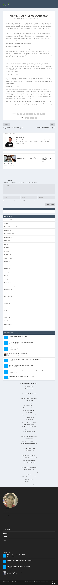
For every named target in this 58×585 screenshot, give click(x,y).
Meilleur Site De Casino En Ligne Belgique (29, 472)
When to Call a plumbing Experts (21, 157)
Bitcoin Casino (29, 396)
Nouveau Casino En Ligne (29, 484)
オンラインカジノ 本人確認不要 (29, 422)
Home (34, 18)
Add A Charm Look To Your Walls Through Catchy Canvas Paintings (25, 359)
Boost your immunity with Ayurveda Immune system (21, 365)
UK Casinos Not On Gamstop (29, 393)
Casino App (29, 412)
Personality (7, 289)
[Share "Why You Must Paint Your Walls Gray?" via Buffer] (35, 113)
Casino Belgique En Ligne (29, 407)
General (6, 261)
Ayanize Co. (51, 581)
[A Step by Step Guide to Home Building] (6, 337)
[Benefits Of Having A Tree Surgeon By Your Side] (6, 349)
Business (6, 230)
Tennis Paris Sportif (29, 417)
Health (6, 265)
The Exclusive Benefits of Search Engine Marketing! (21, 342)
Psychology (7, 296)
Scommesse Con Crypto (29, 448)
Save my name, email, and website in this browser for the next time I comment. (23, 201)
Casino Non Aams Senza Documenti (29, 467)
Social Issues (7, 307)
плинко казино (29, 434)
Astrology (6, 223)
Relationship (7, 300)
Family (5, 240)
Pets (5, 293)
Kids (5, 272)
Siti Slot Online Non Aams (29, 453)
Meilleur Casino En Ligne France (29, 398)
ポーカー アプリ (29, 481)
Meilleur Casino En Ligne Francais (29, 403)
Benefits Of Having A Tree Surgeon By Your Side (20, 348)
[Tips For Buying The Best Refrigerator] (6, 354)
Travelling (6, 321)
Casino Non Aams (29, 386)
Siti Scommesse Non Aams (29, 410)
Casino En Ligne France (29, 446)
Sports (5, 314)
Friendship (6, 254)
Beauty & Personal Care (10, 226)
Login (4, 540)
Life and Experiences (19, 581)
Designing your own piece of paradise (35, 157)
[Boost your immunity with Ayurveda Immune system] (6, 366)
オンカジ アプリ (29, 429)
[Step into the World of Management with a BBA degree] (6, 377)
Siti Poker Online (29, 479)
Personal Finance (8, 286)
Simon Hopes (22, 18)
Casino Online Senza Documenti (29, 457)
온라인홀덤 (29, 474)
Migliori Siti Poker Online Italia (29, 415)
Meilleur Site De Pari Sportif (29, 441)
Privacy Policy (6, 529)
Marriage (6, 279)
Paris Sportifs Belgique (29, 405)
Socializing (6, 310)
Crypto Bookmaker (29, 438)
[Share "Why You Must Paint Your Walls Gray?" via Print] (44, 113)
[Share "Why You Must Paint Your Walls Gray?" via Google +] (23, 113)
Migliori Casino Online (29, 469)
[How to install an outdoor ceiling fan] (10, 158)
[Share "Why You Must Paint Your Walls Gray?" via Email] (41, 113)
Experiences (7, 237)
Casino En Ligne (29, 388)
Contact (5, 536)
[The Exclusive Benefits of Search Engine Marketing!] (6, 343)
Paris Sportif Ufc (29, 419)
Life (5, 275)
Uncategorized (7, 324)
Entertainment (7, 233)
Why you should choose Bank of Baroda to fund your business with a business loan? (29, 371)
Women (6, 328)
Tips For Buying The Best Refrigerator (18, 353)
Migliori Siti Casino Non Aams (29, 391)
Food (5, 251)
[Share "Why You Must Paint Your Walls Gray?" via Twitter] (21, 113)
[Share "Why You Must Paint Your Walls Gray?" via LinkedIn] (32, 113)
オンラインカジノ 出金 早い (29, 424)
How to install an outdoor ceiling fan (9, 164)
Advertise (5, 533)
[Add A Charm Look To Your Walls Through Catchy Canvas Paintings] (6, 360)
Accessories (7, 219)
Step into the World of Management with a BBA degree (22, 376)
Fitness (6, 247)
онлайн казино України (29, 431)
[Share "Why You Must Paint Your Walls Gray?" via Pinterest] (29, 113)
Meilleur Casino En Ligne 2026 (29, 455)
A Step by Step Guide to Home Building (18, 336)
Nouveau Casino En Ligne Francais (29, 443)
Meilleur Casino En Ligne (29, 460)
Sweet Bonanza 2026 (29, 450)
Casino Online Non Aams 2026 (29, 465)
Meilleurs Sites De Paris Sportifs (29, 436)
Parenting (6, 282)
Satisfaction (7, 303)
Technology (7, 317)
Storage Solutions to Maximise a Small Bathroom (47, 158)
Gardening (6, 258)
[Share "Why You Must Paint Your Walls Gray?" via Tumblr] (26, 113)
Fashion (6, 244)
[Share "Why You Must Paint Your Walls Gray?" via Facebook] (18, 113)
